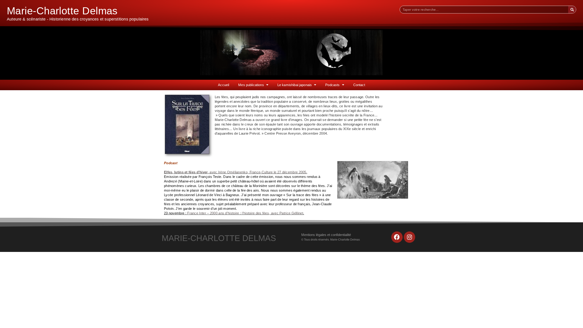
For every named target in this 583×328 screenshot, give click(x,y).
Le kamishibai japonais (294, 85)
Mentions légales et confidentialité (326, 235)
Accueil (223, 85)
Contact (359, 85)
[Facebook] (397, 237)
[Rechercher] (572, 9)
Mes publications (251, 85)
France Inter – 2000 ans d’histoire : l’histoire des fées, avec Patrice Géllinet (245, 213)
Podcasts (332, 85)
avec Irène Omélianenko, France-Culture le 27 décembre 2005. (235, 172)
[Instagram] (409, 237)
